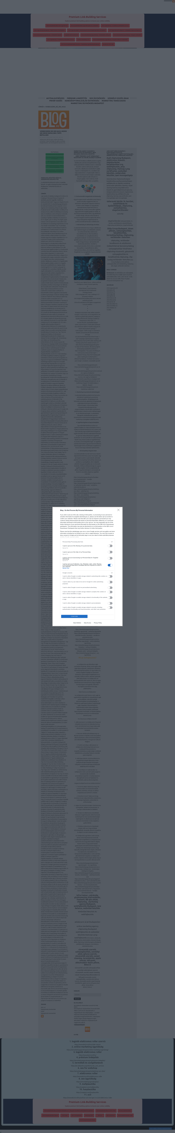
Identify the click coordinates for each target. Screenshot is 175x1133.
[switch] (110, 546)
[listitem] (87, 542)
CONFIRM (74, 616)
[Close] (119, 510)
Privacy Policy (98, 623)
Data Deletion (77, 623)
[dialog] (87, 566)
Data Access (87, 623)
